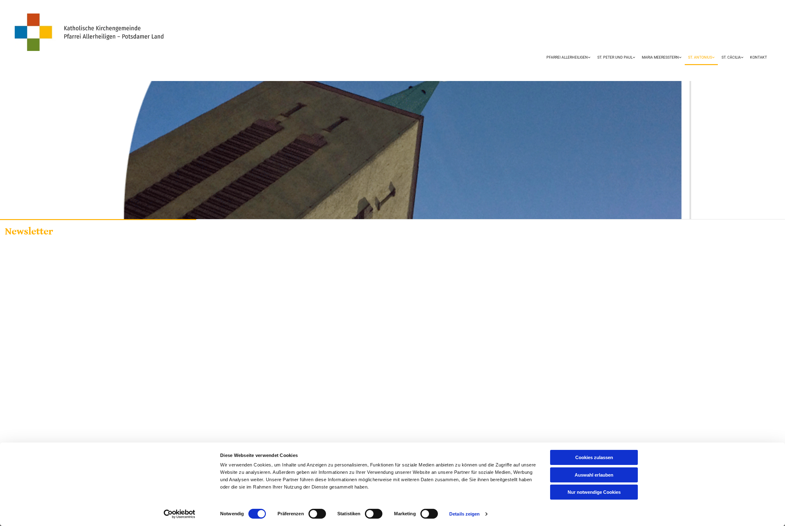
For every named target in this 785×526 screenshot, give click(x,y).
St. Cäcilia (731, 57)
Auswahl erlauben (594, 475)
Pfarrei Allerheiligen (567, 57)
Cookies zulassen (594, 457)
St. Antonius (700, 57)
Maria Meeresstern (660, 57)
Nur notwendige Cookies (594, 492)
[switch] (317, 514)
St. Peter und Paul (615, 57)
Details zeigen (464, 513)
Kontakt (758, 57)
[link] (568, 58)
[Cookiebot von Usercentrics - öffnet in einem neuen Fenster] (179, 514)
